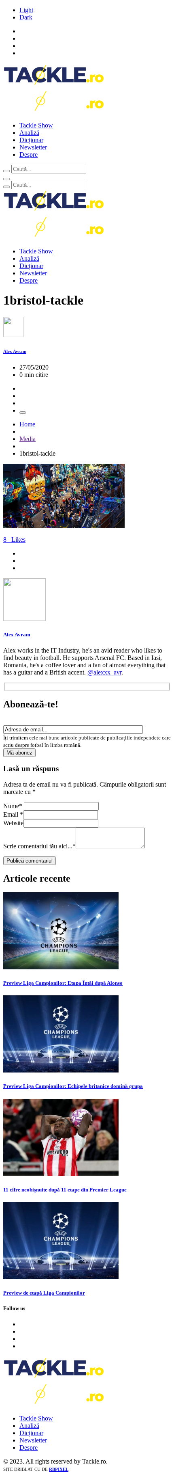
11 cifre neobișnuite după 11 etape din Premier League (65, 1190)
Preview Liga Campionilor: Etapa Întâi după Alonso (63, 983)
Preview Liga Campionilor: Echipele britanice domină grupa (73, 1086)
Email (13, 814)
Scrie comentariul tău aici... (39, 846)
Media (27, 438)
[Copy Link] (22, 412)
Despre (28, 154)
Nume (12, 805)
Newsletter (33, 147)
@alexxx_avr (104, 672)
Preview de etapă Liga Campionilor (44, 1293)
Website (13, 823)
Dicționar (31, 139)
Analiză (29, 132)
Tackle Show (36, 125)
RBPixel (58, 1469)
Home (27, 424)
